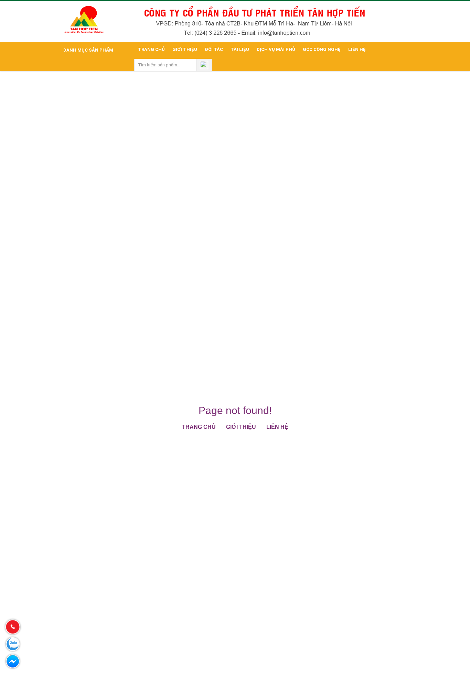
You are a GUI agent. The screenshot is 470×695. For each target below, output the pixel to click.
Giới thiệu (184, 49)
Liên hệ (357, 49)
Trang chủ (199, 427)
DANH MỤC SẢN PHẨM (87, 50)
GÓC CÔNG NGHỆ (322, 49)
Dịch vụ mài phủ (276, 49)
